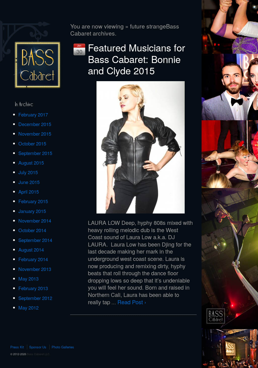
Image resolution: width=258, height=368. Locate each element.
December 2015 (34, 124)
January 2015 (32, 211)
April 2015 (28, 191)
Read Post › (131, 302)
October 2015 (32, 143)
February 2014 (33, 259)
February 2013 (33, 288)
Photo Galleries (63, 347)
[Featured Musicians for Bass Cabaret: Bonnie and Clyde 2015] (141, 147)
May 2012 (28, 307)
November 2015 (34, 133)
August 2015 (31, 162)
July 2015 (28, 172)
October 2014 (32, 230)
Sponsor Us (37, 347)
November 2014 (34, 220)
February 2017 (33, 114)
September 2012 (35, 298)
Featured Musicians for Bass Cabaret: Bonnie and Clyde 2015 (136, 58)
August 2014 (31, 249)
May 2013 (28, 278)
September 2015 (35, 153)
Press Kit (17, 347)
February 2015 (33, 201)
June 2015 (29, 182)
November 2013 (34, 269)
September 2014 (35, 240)
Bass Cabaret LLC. (38, 354)
